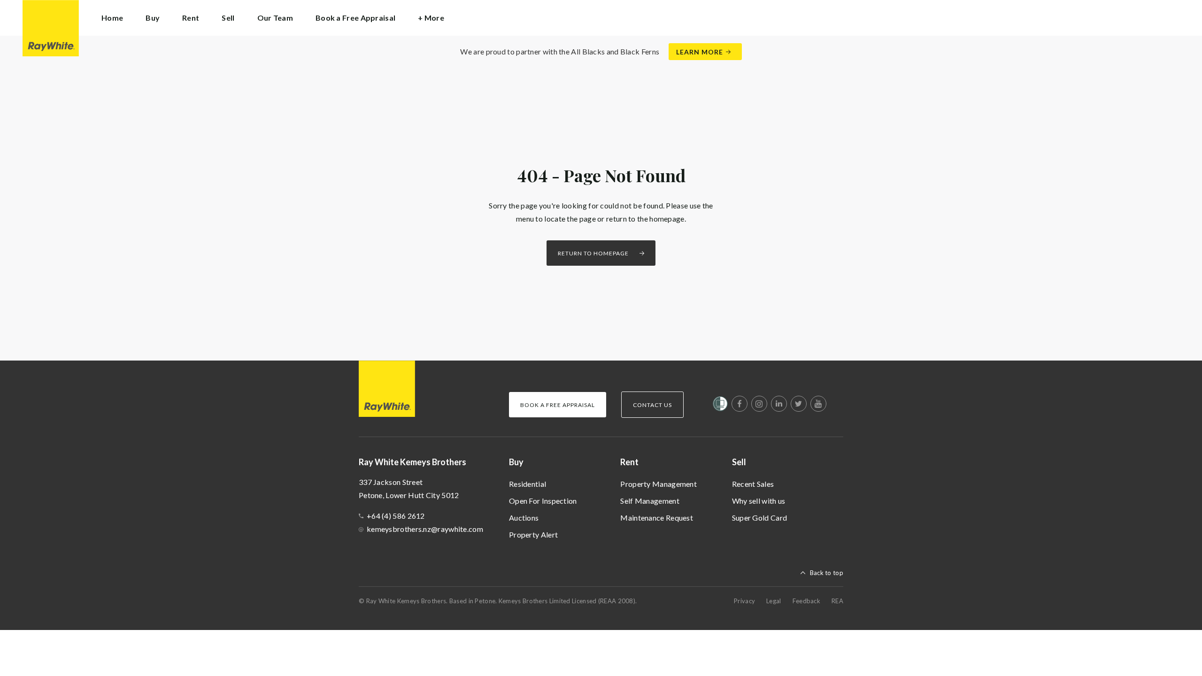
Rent (629, 462)
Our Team (275, 17)
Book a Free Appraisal (355, 17)
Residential (527, 483)
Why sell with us (759, 500)
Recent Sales (753, 483)
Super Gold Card (759, 517)
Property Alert (533, 534)
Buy (516, 462)
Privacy (744, 601)
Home (112, 17)
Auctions (524, 517)
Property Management (658, 483)
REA (837, 601)
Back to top (826, 572)
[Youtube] (818, 404)
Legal (773, 601)
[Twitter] (799, 404)
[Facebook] (739, 404)
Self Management (649, 500)
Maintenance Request (656, 517)
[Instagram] (759, 404)
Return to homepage (593, 253)
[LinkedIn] (779, 404)
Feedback (806, 601)
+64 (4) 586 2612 (396, 515)
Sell (739, 462)
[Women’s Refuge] (720, 405)
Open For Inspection (543, 500)
